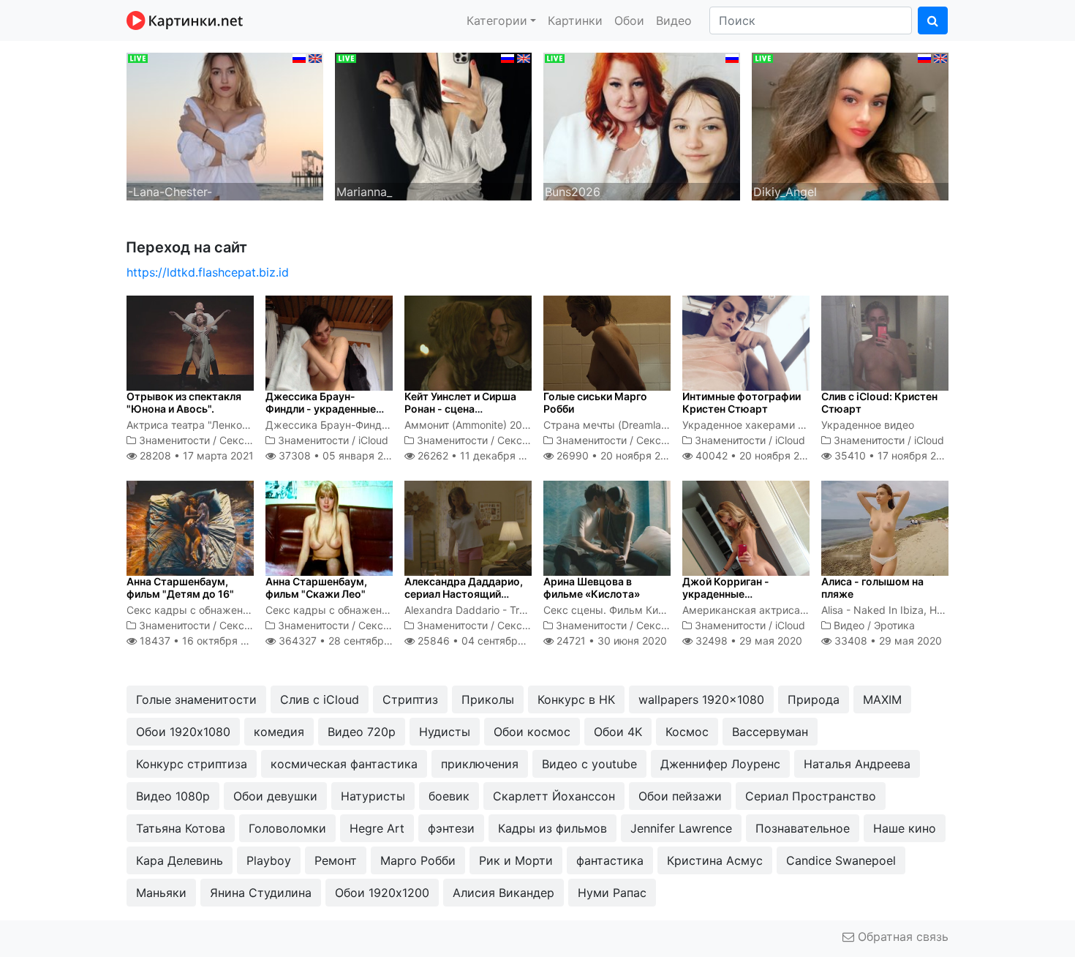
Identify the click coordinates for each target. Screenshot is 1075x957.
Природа (814, 699)
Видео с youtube (589, 764)
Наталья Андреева (857, 764)
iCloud (373, 440)
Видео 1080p (173, 796)
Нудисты (444, 731)
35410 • (893, 455)
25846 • (483, 640)
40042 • (755, 455)
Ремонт (335, 860)
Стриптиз (410, 699)
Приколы (487, 699)
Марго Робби (418, 860)
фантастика (610, 860)
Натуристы (373, 796)
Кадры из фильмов (552, 828)
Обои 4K (618, 731)
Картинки (575, 20)
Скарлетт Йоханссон (554, 796)
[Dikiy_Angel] (850, 125)
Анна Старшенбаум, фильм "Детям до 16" (180, 587)
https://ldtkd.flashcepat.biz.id (208, 272)
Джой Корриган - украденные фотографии (725, 593)
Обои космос (532, 731)
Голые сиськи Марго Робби (595, 402)
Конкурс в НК (576, 699)
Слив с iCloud (319, 699)
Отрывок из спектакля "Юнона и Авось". (184, 402)
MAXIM (882, 699)
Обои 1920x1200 (382, 892)
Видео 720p (362, 731)
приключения (479, 764)
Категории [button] (497, 20)
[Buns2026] (641, 125)
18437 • (201, 640)
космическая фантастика (344, 764)
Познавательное (802, 828)
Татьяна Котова (180, 828)
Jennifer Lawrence (681, 828)
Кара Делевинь (179, 860)
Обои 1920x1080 (183, 731)
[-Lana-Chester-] (225, 125)
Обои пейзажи (680, 796)
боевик (449, 796)
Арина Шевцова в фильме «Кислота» (591, 587)
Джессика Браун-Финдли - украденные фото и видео (320, 408)
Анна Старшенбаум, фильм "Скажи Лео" (316, 587)
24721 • (610, 640)
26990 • (616, 455)
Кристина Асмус (715, 860)
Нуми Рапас (612, 892)
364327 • (347, 640)
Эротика (894, 625)
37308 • (338, 455)
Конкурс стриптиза (191, 764)
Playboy (268, 860)
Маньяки (161, 892)
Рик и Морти (516, 860)
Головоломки (287, 828)
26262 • (479, 455)
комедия (279, 731)
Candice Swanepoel (841, 860)
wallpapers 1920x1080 (701, 699)
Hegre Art (377, 828)
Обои (629, 20)
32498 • (747, 640)
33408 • (886, 640)
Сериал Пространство (810, 796)
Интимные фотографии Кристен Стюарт (741, 402)
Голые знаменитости (196, 699)
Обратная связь (901, 936)
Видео (674, 20)
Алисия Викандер (503, 892)
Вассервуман (770, 731)
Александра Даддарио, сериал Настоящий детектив (463, 593)
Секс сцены (249, 440)
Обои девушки (275, 796)
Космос (687, 731)
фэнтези (451, 828)
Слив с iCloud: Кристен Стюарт (879, 402)
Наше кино (904, 828)
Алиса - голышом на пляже (872, 587)
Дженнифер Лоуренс (720, 764)
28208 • (195, 455)
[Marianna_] (433, 125)
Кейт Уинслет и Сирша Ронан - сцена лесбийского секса (460, 408)
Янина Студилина (261, 892)
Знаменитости (174, 440)
